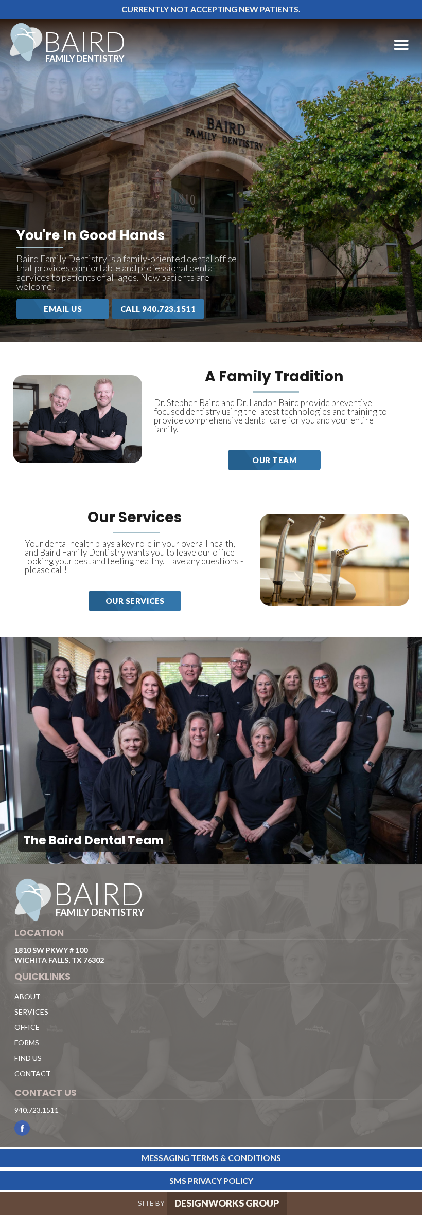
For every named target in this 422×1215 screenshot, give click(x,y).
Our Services (135, 600)
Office (27, 1027)
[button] (401, 45)
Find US (28, 1058)
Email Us (63, 309)
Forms (26, 1042)
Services (31, 1011)
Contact (32, 1073)
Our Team (274, 460)
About (27, 996)
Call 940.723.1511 (158, 309)
